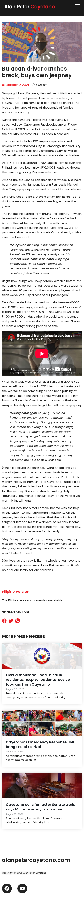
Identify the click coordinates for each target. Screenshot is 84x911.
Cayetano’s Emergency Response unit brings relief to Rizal (40, 744)
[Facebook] (7, 888)
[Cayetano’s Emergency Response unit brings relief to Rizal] (42, 723)
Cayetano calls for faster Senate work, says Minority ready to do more (40, 807)
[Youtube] (22, 888)
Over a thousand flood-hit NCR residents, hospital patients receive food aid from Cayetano (38, 679)
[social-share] (5, 620)
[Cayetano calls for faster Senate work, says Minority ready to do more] (42, 785)
